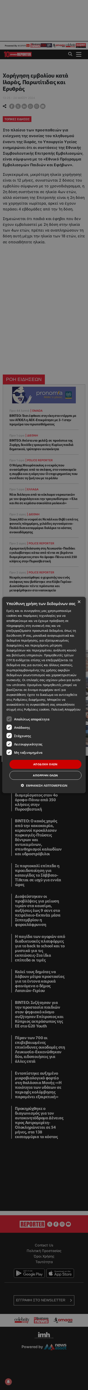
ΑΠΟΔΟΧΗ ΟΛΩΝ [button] (45, 764)
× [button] (79, 602)
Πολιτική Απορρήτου (66, 709)
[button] (44, 785)
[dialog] (44, 695)
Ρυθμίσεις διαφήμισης (29, 700)
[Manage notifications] (8, 1381)
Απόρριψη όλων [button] (45, 775)
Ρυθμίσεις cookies (37, 709)
